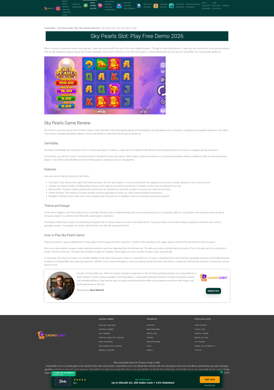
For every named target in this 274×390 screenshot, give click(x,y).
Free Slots (201, 325)
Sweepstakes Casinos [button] (193, 5)
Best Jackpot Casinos (206, 5)
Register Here (213, 291)
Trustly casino (147, 5)
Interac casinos (180, 5)
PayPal (150, 338)
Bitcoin (151, 325)
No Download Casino (110, 346)
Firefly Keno (201, 333)
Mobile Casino (106, 350)
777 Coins (200, 342)
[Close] (221, 372)
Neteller (152, 333)
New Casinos (106, 342)
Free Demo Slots (93, 5)
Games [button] (225, 6)
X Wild (198, 350)
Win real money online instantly (110, 6)
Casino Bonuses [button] (77, 5)
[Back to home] (49, 8)
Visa (149, 346)
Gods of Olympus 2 (205, 346)
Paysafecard (153, 342)
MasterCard (153, 329)
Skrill (150, 350)
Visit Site (210, 379)
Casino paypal (164, 5)
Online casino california (129, 5)
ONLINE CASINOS (107, 325)
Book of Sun (201, 338)
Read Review (210, 385)
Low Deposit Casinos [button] (216, 5)
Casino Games (106, 329)
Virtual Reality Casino (111, 338)
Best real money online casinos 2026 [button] (66, 8)
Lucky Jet (200, 329)
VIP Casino (104, 333)
